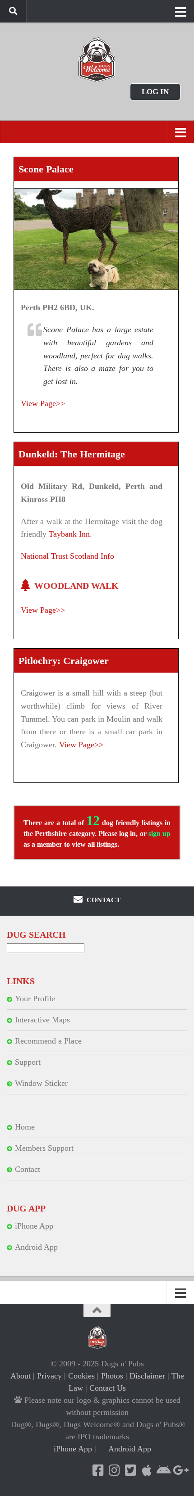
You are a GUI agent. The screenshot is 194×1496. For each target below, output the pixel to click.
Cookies (81, 1375)
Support (28, 1062)
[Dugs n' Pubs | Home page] (97, 59)
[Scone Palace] (96, 239)
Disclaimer (147, 1375)
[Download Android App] (163, 1470)
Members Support (44, 1148)
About (20, 1375)
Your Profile (35, 998)
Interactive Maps (42, 1019)
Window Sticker (41, 1083)
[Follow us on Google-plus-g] (179, 1470)
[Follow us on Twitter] (130, 1470)
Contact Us (107, 1387)
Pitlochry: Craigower (63, 660)
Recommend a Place (48, 1040)
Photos (112, 1375)
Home (25, 1126)
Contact (27, 1169)
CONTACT (102, 900)
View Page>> (43, 403)
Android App (36, 1247)
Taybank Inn (69, 533)
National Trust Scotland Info (67, 555)
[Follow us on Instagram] (114, 1470)
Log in (155, 91)
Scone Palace (46, 169)
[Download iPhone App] (146, 1470)
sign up (159, 833)
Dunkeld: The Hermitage (71, 454)
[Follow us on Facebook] (98, 1470)
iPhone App (34, 1225)
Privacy (49, 1375)
